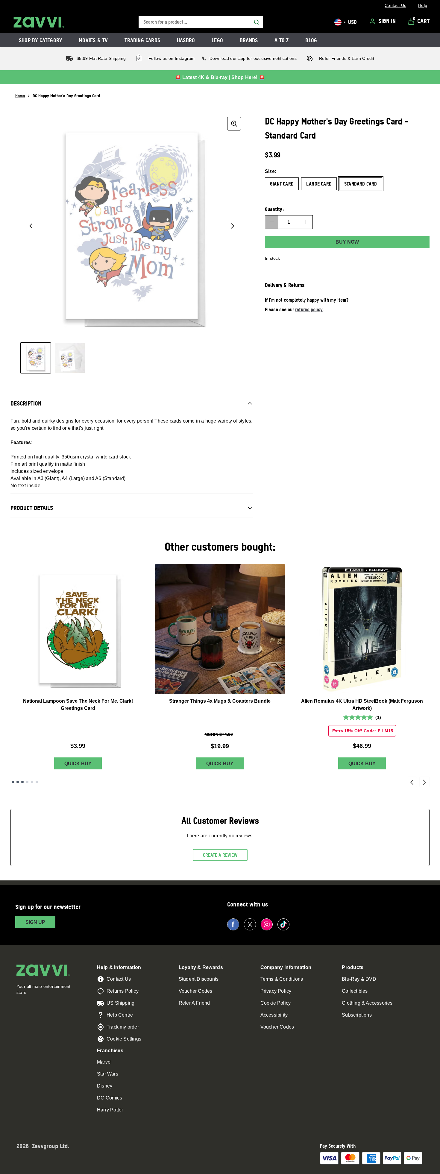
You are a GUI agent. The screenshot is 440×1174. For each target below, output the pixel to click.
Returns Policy (123, 991)
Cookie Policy (275, 1003)
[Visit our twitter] (250, 924)
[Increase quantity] (305, 222)
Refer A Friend (194, 1003)
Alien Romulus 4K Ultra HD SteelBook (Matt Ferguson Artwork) (362, 704)
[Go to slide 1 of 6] (13, 782)
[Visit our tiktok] (283, 924)
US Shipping (120, 1003)
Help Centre (120, 1014)
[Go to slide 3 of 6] (22, 782)
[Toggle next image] (233, 226)
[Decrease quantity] (271, 222)
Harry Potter (110, 1109)
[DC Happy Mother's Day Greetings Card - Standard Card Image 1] (35, 357)
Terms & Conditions (281, 979)
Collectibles (355, 991)
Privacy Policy (276, 991)
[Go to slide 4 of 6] (27, 782)
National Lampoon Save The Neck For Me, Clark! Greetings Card (78, 704)
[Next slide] (424, 782)
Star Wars (107, 1073)
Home (20, 95)
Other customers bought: (220, 546)
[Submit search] (257, 22)
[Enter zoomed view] (234, 123)
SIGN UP (35, 922)
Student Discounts (199, 979)
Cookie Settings (124, 1038)
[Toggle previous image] (31, 226)
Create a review (220, 855)
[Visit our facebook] (233, 924)
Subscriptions (357, 1014)
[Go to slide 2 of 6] (17, 782)
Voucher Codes (196, 991)
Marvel (104, 1061)
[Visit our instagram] (267, 924)
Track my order (123, 1026)
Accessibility (274, 1014)
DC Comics (109, 1097)
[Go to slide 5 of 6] (32, 782)
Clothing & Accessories (367, 1003)
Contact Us (119, 979)
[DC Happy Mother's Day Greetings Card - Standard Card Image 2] (70, 357)
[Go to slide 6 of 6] (37, 782)
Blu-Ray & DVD (359, 979)
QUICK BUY (78, 763)
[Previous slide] (412, 782)
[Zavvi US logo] (38, 22)
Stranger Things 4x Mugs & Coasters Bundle (220, 701)
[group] (131, 226)
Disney (104, 1085)
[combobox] (201, 22)
